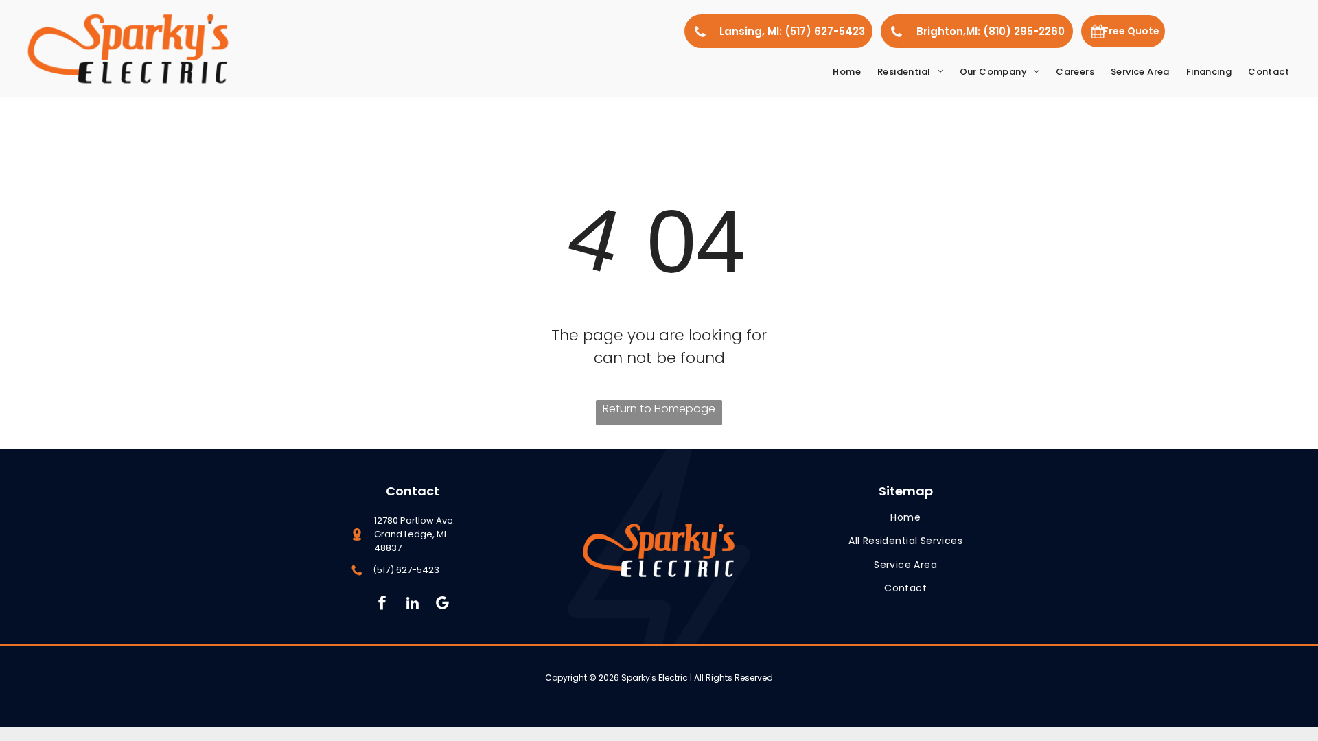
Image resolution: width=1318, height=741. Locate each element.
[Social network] (442, 604)
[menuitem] (846, 72)
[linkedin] (412, 604)
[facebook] (382, 604)
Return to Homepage (659, 408)
